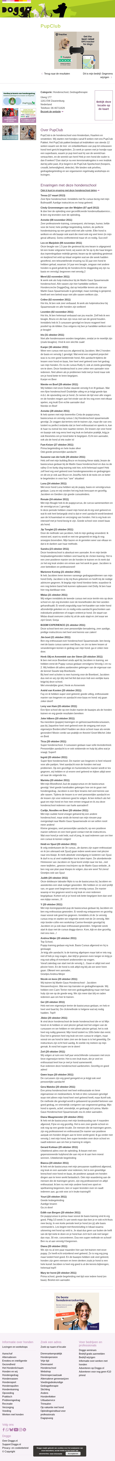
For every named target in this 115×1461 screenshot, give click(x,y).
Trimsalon (46, 1403)
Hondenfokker (48, 1396)
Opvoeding (8, 1393)
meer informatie (56, 1453)
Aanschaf (7, 1353)
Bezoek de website (51, 111)
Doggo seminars (87, 1350)
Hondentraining (10, 1389)
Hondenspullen (10, 1386)
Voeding (6, 1411)
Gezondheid (8, 1364)
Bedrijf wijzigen (87, 1357)
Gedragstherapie (49, 1386)
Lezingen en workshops (15, 1347)
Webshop (46, 1371)
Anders (44, 1393)
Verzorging (8, 1407)
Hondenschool (48, 1368)
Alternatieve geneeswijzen (55, 1378)
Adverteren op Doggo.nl (91, 1368)
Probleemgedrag (11, 1400)
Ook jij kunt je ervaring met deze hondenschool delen (69, 190)
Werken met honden (13, 1414)
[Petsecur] (76, 1311)
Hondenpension (49, 1357)
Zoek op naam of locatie (53, 1347)
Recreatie (7, 1403)
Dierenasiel (47, 1364)
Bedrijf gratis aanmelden (92, 1353)
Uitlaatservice (48, 1400)
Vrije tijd (45, 1361)
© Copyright (8, 1451)
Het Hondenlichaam (13, 1368)
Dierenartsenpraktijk (51, 1353)
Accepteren (73, 1453)
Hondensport (9, 1382)
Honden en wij (10, 1371)
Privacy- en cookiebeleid (15, 1448)
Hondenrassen (10, 1378)
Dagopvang (47, 1418)
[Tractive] (76, 50)
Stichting (45, 1389)
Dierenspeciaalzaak (51, 1375)
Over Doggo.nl (10, 1441)
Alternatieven (9, 1357)
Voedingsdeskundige (52, 1382)
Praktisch (7, 1396)
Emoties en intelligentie (14, 1361)
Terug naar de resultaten (57, 73)
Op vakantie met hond (52, 1407)
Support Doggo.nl (11, 1444)
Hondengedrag (10, 1375)
